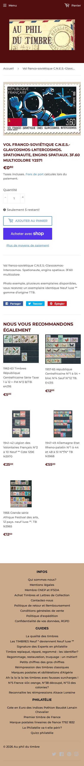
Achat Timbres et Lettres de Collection (42, 595)
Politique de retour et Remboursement (42, 605)
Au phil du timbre (27, 746)
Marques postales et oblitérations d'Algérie (42, 672)
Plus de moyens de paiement (27, 245)
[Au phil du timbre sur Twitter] (54, 755)
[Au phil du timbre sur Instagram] (76, 755)
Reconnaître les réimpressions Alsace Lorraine (42, 692)
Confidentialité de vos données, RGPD (42, 621)
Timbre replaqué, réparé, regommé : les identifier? (42, 651)
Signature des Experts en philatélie (42, 646)
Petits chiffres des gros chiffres (42, 662)
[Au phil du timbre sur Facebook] (61, 755)
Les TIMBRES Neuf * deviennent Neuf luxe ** (42, 641)
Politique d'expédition (42, 616)
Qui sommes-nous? (42, 579)
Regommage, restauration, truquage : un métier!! (42, 657)
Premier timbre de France (42, 717)
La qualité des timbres (42, 636)
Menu (13, 5)
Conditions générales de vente (42, 610)
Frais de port (35, 174)
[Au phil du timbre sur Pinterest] (69, 755)
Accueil (8, 68)
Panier (76, 5)
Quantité (10, 190)
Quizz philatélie (42, 732)
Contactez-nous (42, 600)
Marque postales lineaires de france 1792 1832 (42, 722)
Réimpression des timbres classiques (42, 667)
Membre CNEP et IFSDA (42, 590)
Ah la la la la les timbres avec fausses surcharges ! (42, 677)
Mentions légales (42, 584)
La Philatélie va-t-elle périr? (42, 727)
